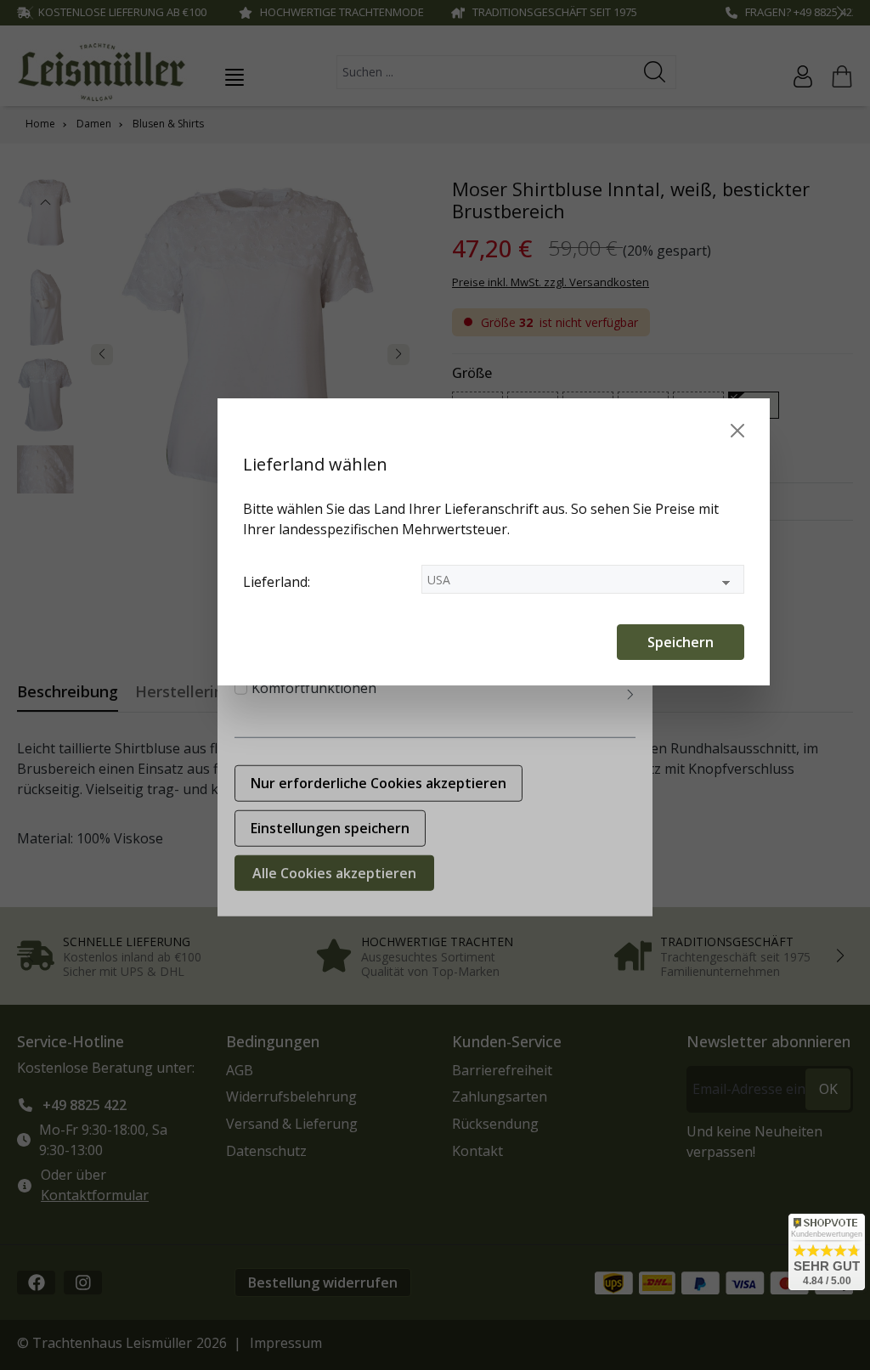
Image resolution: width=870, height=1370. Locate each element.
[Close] (737, 431)
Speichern (680, 642)
